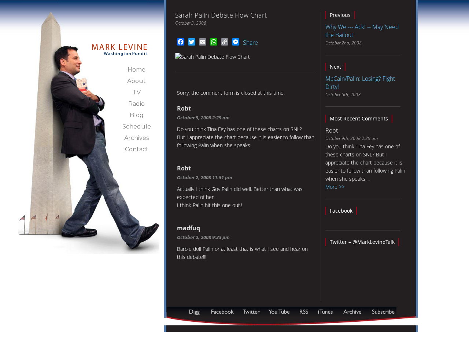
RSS (303, 312)
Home (136, 69)
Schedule (136, 126)
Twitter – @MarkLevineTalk (362, 241)
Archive (352, 312)
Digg (196, 312)
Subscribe (202, 321)
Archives (136, 137)
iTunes (325, 312)
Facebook (341, 210)
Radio (136, 103)
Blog (137, 115)
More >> (335, 186)
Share (250, 42)
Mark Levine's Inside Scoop (120, 45)
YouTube (279, 312)
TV (137, 92)
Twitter (252, 312)
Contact (136, 149)
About (136, 80)
